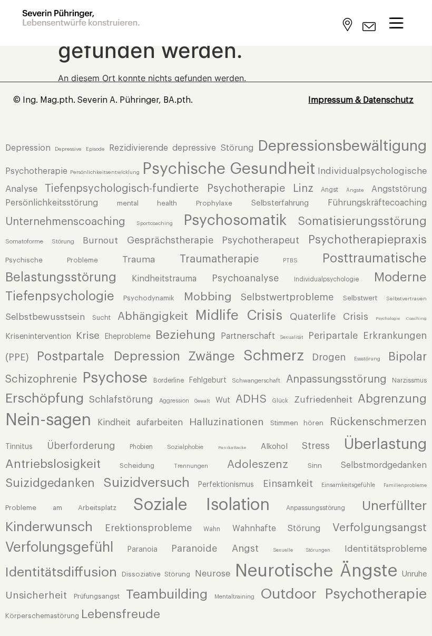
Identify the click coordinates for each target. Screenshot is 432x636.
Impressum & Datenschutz (361, 100)
